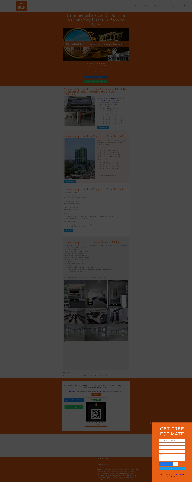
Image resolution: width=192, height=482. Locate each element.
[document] (96, 241)
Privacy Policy (179, 474)
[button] (151, 423)
